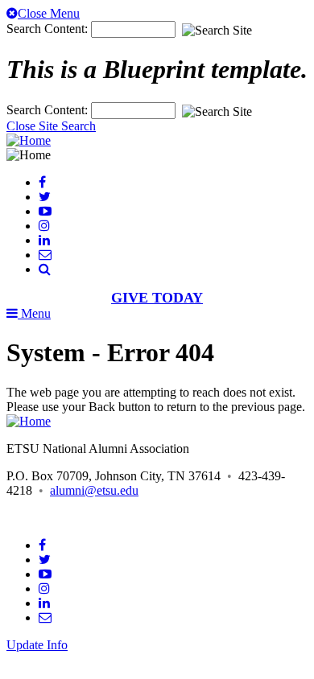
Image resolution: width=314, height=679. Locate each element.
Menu (34, 313)
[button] (45, 269)
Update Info (37, 645)
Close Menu (49, 13)
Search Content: (48, 28)
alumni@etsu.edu (94, 490)
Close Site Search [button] (51, 126)
